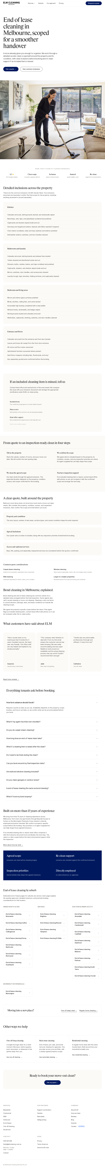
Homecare (6, 1120)
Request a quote (93, 3)
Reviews (73, 1116)
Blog (72, 1120)
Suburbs (40, 3)
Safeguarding (41, 1120)
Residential (6, 1110)
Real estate (40, 1116)
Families (39, 1113)
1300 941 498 (7, 1141)
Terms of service (42, 1144)
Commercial (7, 1113)
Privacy (39, 1141)
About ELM (74, 1110)
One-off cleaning (8, 1126)
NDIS (4, 1116)
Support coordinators (44, 1110)
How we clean (75, 1113)
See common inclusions (31, 69)
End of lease (7, 1123)
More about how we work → (13, 845)
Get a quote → (11, 69)
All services (7, 1129)
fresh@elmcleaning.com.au (12, 1144)
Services (31, 3)
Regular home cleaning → (88, 1010)
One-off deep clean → (69, 1010)
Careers (77, 1126)
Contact (6, 1153)
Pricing (61, 3)
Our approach (51, 3)
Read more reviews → (11, 679)
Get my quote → (52, 1082)
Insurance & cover (43, 1147)
